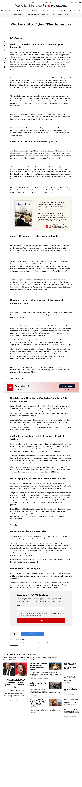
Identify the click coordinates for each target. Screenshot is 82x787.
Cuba (34, 657)
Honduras (5, 659)
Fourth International (19, 14)
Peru (20, 659)
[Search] (80, 11)
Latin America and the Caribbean (19, 642)
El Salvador (44, 657)
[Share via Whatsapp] (5, 50)
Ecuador (38, 657)
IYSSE (43, 14)
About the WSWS (51, 14)
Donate (66, 14)
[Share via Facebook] (5, 41)
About (76, 2)
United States (39, 642)
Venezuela (31, 659)
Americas (31, 642)
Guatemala (51, 657)
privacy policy (57, 613)
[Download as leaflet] (5, 63)
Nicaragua (15, 659)
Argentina (5, 657)
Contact (71, 2)
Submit (41, 620)
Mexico (10, 659)
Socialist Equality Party (34, 14)
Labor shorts (14, 646)
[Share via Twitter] (5, 46)
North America (61, 642)
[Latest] (6, 11)
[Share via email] (5, 58)
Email (18, 605)
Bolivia (10, 657)
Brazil (14, 657)
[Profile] (80, 2)
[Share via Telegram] (5, 54)
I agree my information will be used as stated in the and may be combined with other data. (42, 614)
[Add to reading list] (5, 67)
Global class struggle (50, 642)
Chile (18, 657)
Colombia (23, 657)
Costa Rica (29, 657)
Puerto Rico (25, 659)
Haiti (56, 657)
